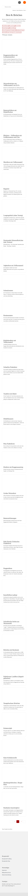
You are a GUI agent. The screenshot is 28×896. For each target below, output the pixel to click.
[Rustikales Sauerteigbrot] (14, 793)
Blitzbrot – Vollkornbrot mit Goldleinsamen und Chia (12, 136)
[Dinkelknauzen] (14, 404)
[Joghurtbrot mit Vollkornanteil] (14, 250)
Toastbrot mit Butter (10, 394)
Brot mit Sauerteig (5, 27)
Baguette (6, 189)
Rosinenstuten (8, 315)
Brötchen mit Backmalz (11, 650)
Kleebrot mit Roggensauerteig (13, 467)
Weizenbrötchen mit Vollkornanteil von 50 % (11, 84)
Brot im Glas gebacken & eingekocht (9, 30)
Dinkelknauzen (8, 419)
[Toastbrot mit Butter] (14, 379)
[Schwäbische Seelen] (14, 606)
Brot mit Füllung (13, 27)
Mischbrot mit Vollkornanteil (12, 162)
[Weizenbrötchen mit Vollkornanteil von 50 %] (14, 68)
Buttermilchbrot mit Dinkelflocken (10, 111)
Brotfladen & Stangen (20, 30)
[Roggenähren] (14, 553)
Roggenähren (7, 568)
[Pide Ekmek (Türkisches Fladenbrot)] (14, 526)
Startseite (14, 10)
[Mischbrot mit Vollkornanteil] (14, 147)
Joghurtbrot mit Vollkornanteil (13, 265)
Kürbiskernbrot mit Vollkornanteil (9, 341)
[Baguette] (14, 174)
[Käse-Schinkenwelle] (13, 740)
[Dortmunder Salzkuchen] (14, 225)
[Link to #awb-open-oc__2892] (19, 2)
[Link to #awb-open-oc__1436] (24, 2)
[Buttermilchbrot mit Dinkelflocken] (14, 95)
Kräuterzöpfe (7, 728)
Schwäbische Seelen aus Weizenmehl (11, 622)
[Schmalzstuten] (14, 275)
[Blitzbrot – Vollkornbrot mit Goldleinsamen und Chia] (14, 120)
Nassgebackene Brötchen (11, 703)
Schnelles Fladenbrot (10, 367)
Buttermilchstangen (9, 518)
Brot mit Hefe (17, 25)
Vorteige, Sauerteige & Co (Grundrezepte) (13, 32)
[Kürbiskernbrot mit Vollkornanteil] (14, 325)
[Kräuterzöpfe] (14, 713)
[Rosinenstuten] (14, 300)
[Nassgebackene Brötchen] (14, 688)
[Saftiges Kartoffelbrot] (14, 580)
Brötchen (4, 32)
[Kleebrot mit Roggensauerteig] (14, 452)
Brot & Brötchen (20, 10)
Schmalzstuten (8, 290)
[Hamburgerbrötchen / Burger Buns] (14, 767)
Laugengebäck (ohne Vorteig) (13, 215)
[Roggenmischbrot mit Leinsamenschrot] (14, 40)
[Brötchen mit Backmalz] (14, 635)
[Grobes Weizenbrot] (13, 475)
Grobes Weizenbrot (9, 493)
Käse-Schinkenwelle (10, 758)
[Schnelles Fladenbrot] (14, 352)
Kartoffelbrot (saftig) (10, 595)
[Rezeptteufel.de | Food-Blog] (8, 1)
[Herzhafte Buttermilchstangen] (14, 503)
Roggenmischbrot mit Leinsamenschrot (10, 56)
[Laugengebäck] (14, 200)
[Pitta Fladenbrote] (14, 429)
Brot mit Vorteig (12, 25)
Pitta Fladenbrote (9, 444)
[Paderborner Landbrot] (14, 661)
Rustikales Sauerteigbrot (11, 808)
